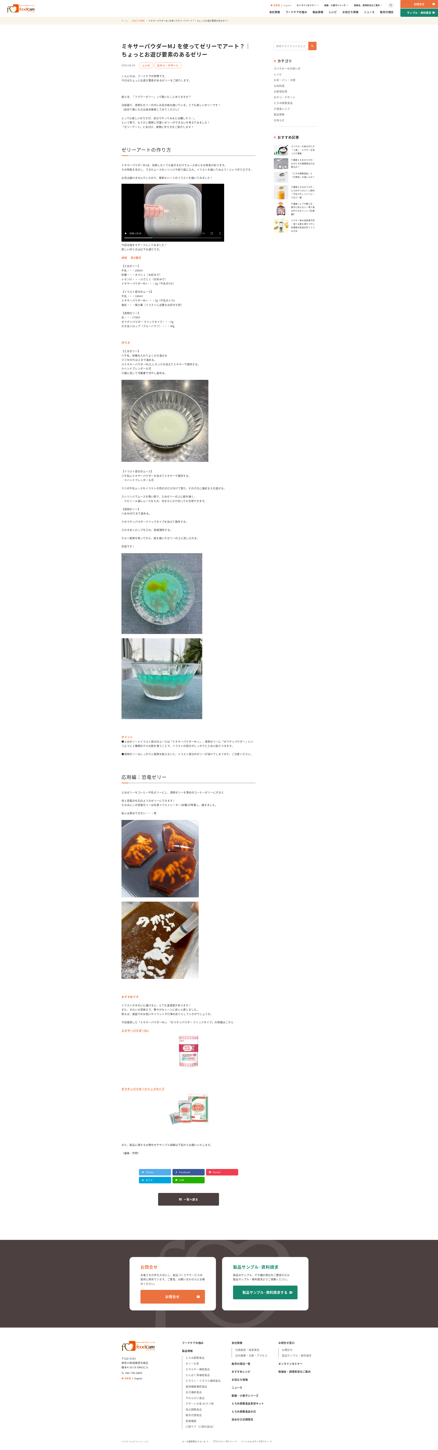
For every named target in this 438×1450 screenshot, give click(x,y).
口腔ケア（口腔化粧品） (200, 1426)
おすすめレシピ (241, 1371)
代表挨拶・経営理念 (247, 1350)
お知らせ (279, 120)
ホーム (124, 20)
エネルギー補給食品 (198, 1369)
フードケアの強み (296, 12)
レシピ (333, 12)
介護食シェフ (282, 108)
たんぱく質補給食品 (198, 1375)
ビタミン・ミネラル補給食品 (203, 1380)
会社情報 (274, 12)
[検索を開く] (391, 5)
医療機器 (191, 1421)
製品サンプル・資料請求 (297, 1355)
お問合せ (419, 4)
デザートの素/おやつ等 (200, 1403)
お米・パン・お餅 (284, 80)
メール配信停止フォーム (194, 1441)
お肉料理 (279, 86)
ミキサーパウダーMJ (135, 1030)
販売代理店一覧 (241, 1363)
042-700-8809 (133, 1373)
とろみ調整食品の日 (244, 1411)
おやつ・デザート (284, 97)
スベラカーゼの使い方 (287, 68)
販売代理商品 (194, 1415)
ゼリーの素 (192, 1363)
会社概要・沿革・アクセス (251, 1355)
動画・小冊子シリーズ (335, 5)
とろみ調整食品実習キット (248, 1403)
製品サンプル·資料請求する (265, 1292)
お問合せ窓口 (286, 1343)
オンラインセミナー (306, 5)
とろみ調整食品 (283, 103)
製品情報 (318, 12)
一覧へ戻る (191, 1199)
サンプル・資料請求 (419, 12)
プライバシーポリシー (223, 1441)
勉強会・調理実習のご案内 (294, 1371)
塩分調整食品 (194, 1409)
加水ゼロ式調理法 (242, 1419)
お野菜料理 (280, 91)
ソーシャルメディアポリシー (255, 1441)
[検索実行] (312, 46)
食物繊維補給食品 (196, 1386)
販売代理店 (387, 12)
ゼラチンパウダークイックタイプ (142, 1089)
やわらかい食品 (195, 1398)
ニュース (369, 12)
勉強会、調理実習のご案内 (367, 5)
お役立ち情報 (350, 12)
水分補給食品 (194, 1392)
